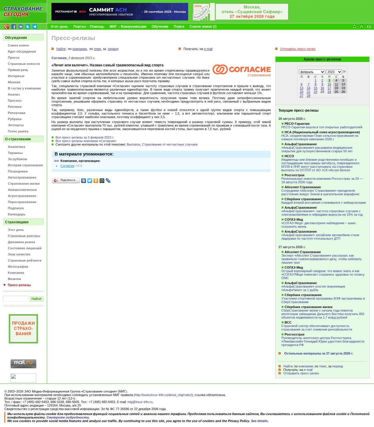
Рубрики (15, 119)
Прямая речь (18, 70)
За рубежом (17, 159)
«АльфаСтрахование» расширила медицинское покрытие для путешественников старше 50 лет (317, 149)
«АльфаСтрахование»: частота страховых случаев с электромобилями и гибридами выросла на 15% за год (322, 212)
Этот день (59, 27)
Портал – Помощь (88, 27)
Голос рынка (18, 131)
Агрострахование (22, 196)
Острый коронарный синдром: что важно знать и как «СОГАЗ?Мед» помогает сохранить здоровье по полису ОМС (323, 274)
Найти (287, 366)
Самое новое (18, 45)
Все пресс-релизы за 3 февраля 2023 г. (85, 137)
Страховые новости (24, 63)
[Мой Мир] (102, 180)
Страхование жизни (24, 183)
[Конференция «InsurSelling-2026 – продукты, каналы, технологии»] (241, 19)
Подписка (16, 208)
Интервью (16, 76)
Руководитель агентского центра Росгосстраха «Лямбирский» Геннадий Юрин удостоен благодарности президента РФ (322, 341)
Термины (15, 153)
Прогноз (14, 100)
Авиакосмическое (22, 189)
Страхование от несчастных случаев (170, 144)
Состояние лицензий (24, 248)
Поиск (179, 27)
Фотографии (18, 266)
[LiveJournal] (108, 180)
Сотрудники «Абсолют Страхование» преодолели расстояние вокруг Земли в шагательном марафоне (320, 192)
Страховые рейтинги (24, 260)
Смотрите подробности (67, 417)
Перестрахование (22, 202)
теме (322, 366)
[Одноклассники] (96, 180)
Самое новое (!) (203, 27)
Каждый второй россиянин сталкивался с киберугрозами (323, 202)
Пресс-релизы (19, 285)
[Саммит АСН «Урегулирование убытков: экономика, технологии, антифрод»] (119, 19)
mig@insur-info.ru (140, 402)
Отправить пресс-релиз (301, 373)
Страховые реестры (24, 236)
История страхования (25, 165)
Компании (16, 272)
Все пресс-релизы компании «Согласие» (86, 141)
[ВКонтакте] (84, 180)
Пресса (13, 57)
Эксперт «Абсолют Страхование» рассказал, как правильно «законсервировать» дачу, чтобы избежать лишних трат (321, 259)
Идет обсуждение (22, 51)
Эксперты (16, 125)
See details (259, 421)
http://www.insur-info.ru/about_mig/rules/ (163, 395)
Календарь (16, 214)
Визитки (14, 279)
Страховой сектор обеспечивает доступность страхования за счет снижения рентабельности (316, 327)
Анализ (14, 94)
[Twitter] (90, 180)
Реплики (15, 106)
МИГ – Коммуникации (128, 27)
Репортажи (16, 113)
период (337, 366)
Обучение (160, 27)
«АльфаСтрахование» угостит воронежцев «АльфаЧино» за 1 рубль (313, 288)
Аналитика (16, 146)
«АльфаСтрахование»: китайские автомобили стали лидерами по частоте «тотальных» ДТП (320, 236)
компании (306, 366)
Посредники (18, 171)
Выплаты (133, 144)
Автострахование (22, 177)
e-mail (308, 369)
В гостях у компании (24, 88)
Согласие (59, 58)
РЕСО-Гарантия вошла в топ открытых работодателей (321, 127)
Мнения (14, 82)
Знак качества (19, 254)
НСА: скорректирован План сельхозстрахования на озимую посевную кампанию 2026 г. (319, 137)
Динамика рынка (21, 242)
